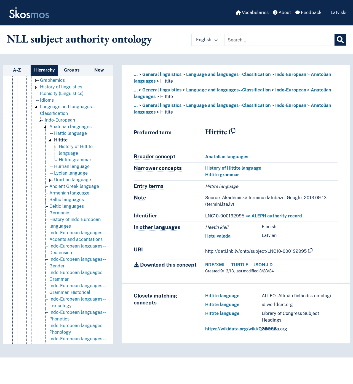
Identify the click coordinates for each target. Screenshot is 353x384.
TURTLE (239, 264)
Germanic (59, 212)
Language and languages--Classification (228, 74)
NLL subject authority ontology (79, 38)
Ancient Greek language (74, 186)
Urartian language (72, 179)
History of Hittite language (233, 168)
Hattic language (70, 133)
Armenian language (69, 193)
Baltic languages (66, 199)
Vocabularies (255, 12)
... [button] (136, 74)
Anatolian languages (70, 126)
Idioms (47, 100)
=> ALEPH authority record (273, 216)
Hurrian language (72, 166)
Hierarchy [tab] (44, 70)
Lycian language (71, 173)
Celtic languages (66, 206)
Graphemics (52, 80)
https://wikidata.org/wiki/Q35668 (241, 329)
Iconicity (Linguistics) (62, 93)
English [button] (204, 39)
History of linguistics (61, 87)
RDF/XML (215, 264)
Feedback (311, 12)
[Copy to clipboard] (232, 131)
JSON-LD (263, 264)
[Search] (340, 40)
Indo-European (60, 120)
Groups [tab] (71, 70)
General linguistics (161, 74)
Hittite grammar (75, 159)
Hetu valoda (218, 236)
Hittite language (222, 295)
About (284, 12)
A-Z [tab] (17, 70)
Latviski (338, 12)
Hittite (61, 140)
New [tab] (99, 70)
